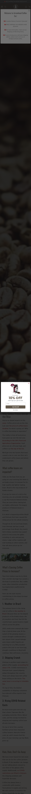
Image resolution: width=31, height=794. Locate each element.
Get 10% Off (15, 407)
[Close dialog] (29, 383)
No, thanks (15, 410)
